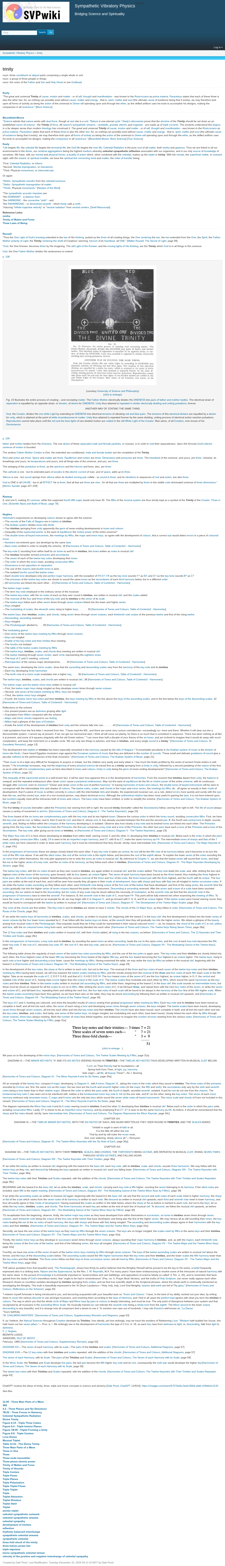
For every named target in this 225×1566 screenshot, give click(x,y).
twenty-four (33, 1083)
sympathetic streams (83, 124)
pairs (161, 827)
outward (217, 154)
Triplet (6, 1507)
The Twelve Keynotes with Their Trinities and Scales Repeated (181, 1178)
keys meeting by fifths (82, 698)
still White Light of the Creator (137, 420)
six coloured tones (33, 927)
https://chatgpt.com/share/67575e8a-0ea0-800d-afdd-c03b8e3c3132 (180, 1385)
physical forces (57, 154)
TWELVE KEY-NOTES (137, 1060)
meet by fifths (77, 1231)
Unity (98, 403)
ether (123, 103)
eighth (102, 855)
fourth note (26, 878)
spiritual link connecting (77, 158)
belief (20, 725)
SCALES (196, 1122)
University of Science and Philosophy (117, 391)
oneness (42, 784)
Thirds (7, 188)
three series (51, 1259)
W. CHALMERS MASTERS (18, 1315)
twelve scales (24, 885)
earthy (166, 147)
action (48, 103)
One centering (143, 237)
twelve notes (47, 572)
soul (130, 100)
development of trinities (17, 1524)
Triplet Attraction (13, 1496)
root (27, 820)
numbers (12, 798)
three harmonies (38, 670)
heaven (146, 1285)
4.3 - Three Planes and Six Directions (25, 1408)
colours (51, 517)
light (64, 711)
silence (50, 477)
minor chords (24, 718)
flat (60, 969)
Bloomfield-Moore (13, 117)
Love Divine (10, 1436)
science (30, 124)
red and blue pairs (135, 413)
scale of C (111, 895)
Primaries (60, 807)
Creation (179, 420)
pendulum (30, 466)
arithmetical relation (132, 795)
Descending (11, 618)
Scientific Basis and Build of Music (28, 503)
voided (109, 420)
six (99, 920)
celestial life (31, 147)
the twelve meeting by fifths (45, 691)
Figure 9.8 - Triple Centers (18, 1433)
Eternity (108, 1065)
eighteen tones (92, 654)
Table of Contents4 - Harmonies (172, 725)
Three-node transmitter (16, 1458)
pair (165, 820)
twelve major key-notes (77, 1215)
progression (16, 851)
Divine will (78, 103)
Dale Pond (113, 1385)
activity (87, 135)
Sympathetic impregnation (26, 184)
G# (120, 1094)
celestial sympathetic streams (20, 1517)
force (54, 121)
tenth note (15, 674)
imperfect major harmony (84, 839)
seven (13, 558)
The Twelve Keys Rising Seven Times (171, 927)
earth (159, 1285)
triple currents (170, 124)
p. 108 (6, 256)
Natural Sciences (33, 1320)
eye (170, 535)
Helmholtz (8, 517)
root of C (32, 944)
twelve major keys (26, 688)
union (63, 781)
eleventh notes (47, 609)
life (18, 147)
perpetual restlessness (88, 781)
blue (10, 927)
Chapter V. (143, 858)
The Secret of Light (155, 240)
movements (27, 170)
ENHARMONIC (16, 203)
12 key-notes (35, 1352)
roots (10, 907)
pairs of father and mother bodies (169, 399)
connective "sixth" (37, 200)
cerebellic (103, 124)
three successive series (97, 1259)
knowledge (210, 151)
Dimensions (108, 457)
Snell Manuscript (100, 207)
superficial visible (199, 154)
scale (102, 598)
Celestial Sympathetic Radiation (22, 1415)
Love (175, 1320)
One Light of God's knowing (29, 237)
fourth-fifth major (73, 500)
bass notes (92, 798)
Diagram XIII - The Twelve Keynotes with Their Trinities (71, 1159)
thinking (79, 237)
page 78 (53, 503)
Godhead (76, 82)
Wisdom (184, 1320)
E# (145, 575)
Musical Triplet (11, 1440)
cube (168, 482)
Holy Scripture (168, 1278)
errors (190, 535)
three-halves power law (16, 1545)
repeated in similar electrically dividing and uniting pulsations (153, 403)
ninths (6, 216)
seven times (112, 1006)
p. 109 (6, 438)
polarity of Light (19, 240)
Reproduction (13, 420)
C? (192, 575)
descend (40, 1169)
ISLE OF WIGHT (26, 1338)
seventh (7, 823)
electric (123, 124)
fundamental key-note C (16, 1094)
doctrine (164, 121)
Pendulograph (18, 625)
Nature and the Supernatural (56, 1271)
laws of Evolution (45, 721)
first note (124, 885)
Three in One (10, 1451)
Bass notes (11, 546)
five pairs (67, 1362)
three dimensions (206, 482)
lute (127, 1130)
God (6, 246)
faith (124, 1127)
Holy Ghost (57, 82)
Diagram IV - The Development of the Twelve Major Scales (153, 902)
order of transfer (123, 158)
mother (19, 443)
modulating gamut (18, 630)
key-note (12, 551)
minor (135, 788)
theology (47, 128)
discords (36, 1297)
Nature (94, 121)
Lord (89, 1065)
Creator (21, 413)
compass (53, 823)
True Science (135, 138)
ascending (25, 618)
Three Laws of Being (15, 223)
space (107, 471)
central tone (194, 820)
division (209, 749)
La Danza (187, 1308)
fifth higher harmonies (111, 1255)
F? (138, 575)
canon (19, 124)
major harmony (145, 1239)
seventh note (162, 892)
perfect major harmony (60, 575)
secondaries (62, 554)
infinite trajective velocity (27, 207)
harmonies (14, 582)
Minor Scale (59, 1304)
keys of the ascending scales (134, 698)
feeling (53, 718)
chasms (26, 568)
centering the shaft (52, 240)
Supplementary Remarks (73, 1341)
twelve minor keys (26, 695)
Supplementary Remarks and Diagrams (96, 1315)
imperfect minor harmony (79, 1109)
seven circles (44, 654)
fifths (113, 500)
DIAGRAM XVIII (11, 1352)
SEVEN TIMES (212, 1152)
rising (47, 927)
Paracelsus (176, 96)
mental (39, 154)
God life (75, 147)
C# (49, 839)
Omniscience (13, 424)
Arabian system (18, 524)
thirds (51, 524)
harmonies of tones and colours (140, 784)
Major (8, 718)
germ (62, 528)
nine (97, 482)
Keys (8, 605)
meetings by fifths (64, 535)
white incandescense (63, 417)
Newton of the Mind (48, 188)
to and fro (42, 811)
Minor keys (80, 1301)
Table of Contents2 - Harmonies (122, 546)
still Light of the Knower (84, 246)
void (151, 443)
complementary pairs (39, 769)
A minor (100, 1083)
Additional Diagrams (162, 1347)
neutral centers (80, 207)
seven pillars (30, 1324)
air (178, 1308)
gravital (114, 124)
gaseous (180, 147)
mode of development (118, 881)
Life (6, 147)
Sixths (7, 184)
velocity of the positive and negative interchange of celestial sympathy (45, 1556)
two (87, 131)
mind (93, 158)
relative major (52, 1090)
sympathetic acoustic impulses (25, 193)
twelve (159, 614)
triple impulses (11, 1549)
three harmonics (180, 1166)
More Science (44, 107)
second (145, 1195)
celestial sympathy (14, 1521)
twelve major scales (19, 588)
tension (63, 403)
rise (154, 920)
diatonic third (32, 196)
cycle (117, 121)
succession (153, 1215)
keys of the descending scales (195, 698)
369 (5, 1405)
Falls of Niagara (35, 521)
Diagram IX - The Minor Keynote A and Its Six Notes (70, 1076)
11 (128, 835)
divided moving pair (76, 477)
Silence (7, 477)
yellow (218, 923)
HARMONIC (14, 200)
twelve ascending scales (163, 1252)
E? (126, 1109)
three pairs (9, 878)
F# (99, 575)
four (29, 598)
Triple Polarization (13, 1482)
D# (170, 1109)
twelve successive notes (205, 881)
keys (75, 609)
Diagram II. (83, 1083)
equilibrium (66, 531)
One (193, 237)
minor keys (97, 535)
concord (22, 784)
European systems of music (93, 753)
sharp (51, 969)
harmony (128, 667)
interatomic (47, 166)
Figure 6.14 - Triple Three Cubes (22, 1422)
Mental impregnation (24, 166)
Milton (27, 714)
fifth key (60, 957)
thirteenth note (88, 885)
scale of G (98, 979)
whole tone (143, 1304)
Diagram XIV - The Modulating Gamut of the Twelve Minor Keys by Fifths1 (129, 1190)
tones (39, 524)
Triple (6, 1493)
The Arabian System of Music (126, 756)
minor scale (33, 674)
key (13, 670)
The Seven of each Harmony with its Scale (155, 1357)
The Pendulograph (64, 1268)
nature (29, 121)
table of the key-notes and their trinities (28, 640)
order (13, 561)
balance (211, 777)
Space (35, 457)
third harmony (126, 579)
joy (124, 1069)
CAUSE (26, 482)
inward (22, 158)
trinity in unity (151, 765)
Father (31, 82)
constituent (22, 75)
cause (45, 96)
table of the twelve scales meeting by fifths (33, 647)
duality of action (77, 154)
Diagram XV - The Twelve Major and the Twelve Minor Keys (102, 1225)
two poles (138, 953)
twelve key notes (43, 558)
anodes (58, 471)
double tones (17, 535)
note (157, 851)
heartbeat (109, 240)
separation (46, 565)
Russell (7, 233)
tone (121, 827)
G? (103, 575)
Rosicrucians (141, 96)
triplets (55, 521)
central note (85, 855)
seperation (12, 403)
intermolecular (46, 170)
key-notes (25, 827)
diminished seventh (40, 203)
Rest (5, 457)
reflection (8, 1528)
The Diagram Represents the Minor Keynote (132, 1113)
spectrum (59, 466)
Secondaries (151, 807)
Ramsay (7, 496)
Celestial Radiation (113, 147)
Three (6, 1454)
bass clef (156, 916)
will (80, 96)
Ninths (7, 181)
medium (87, 151)
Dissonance (11, 565)
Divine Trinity (10, 1419)
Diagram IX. (112, 1083)
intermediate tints (58, 1113)
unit (86, 121)
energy (94, 100)
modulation (140, 892)
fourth (190, 878)
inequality (13, 777)
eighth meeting (39, 1190)
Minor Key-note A (43, 1106)
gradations (196, 753)
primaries (45, 554)
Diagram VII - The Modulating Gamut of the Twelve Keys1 (183, 944)
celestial (126, 154)
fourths (23, 572)
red (211, 923)
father (6, 443)
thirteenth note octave (126, 614)
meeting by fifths (12, 972)
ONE (122, 240)
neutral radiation (56, 207)
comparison (61, 138)
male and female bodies (99, 452)
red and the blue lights (64, 420)
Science (8, 121)
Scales (56, 1178)
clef (131, 551)
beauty (215, 920)
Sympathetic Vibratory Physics (18, 53)
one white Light (47, 413)
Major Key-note (16, 835)
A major (55, 1083)
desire (74, 403)
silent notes (55, 855)
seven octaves (75, 602)
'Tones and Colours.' (134, 1294)
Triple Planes (10, 1479)
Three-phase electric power (19, 1461)
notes (114, 551)
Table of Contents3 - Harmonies (126, 661)
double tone (18, 575)
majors (190, 1239)
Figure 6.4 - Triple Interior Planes (22, 1426)
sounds (14, 521)
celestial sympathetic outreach (21, 1514)
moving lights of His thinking (122, 246)
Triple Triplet (10, 1489)
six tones (58, 551)
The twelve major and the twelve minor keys (27, 684)
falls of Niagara (124, 749)
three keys (26, 1016)
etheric (39, 163)
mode (211, 788)
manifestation (104, 96)
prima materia (160, 96)
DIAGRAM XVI (11, 1347)
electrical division (178, 413)
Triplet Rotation (12, 1500)
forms (77, 135)
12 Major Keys (144, 907)
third (166, 1199)
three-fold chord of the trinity (20, 1542)
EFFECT (48, 482)
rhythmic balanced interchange (21, 1531)
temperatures (38, 461)
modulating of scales (21, 609)
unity (12, 417)
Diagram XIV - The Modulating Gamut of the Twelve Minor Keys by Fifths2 (82, 1210)
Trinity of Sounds (13, 1468)
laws (68, 542)
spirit (111, 100)
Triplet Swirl (10, 1503)
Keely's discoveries (133, 121)
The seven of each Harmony (18, 1357)
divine (28, 151)
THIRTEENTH (126, 1152)
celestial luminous (55, 181)
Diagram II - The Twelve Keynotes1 (107, 811)
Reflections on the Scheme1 (28, 1289)
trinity (40, 53)
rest (72, 121)
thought (87, 96)
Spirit (204, 237)
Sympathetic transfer (23, 181)
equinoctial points (33, 531)
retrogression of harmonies (25, 941)
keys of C (15, 658)
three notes (196, 1083)
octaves (134, 932)
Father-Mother (26, 251)
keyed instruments (38, 535)
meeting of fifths (205, 895)
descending (92, 667)
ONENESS (139, 399)
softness (16, 756)
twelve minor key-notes (31, 698)
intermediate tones (205, 983)
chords (55, 614)
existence (10, 135)
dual (48, 121)
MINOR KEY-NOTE (41, 1060)
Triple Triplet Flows (14, 1486)
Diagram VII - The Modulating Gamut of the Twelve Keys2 (57, 997)
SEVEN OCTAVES (106, 1155)
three (63, 131)
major (82, 535)
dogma (216, 124)
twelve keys (16, 602)
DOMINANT (14, 196)
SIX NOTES (73, 1060)
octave (95, 874)
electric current (78, 471)
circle (62, 654)
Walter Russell (136, 240)
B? (185, 575)
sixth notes (161, 1195)
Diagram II (98, 899)
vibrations (130, 477)
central (125, 851)
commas (35, 500)
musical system (132, 500)
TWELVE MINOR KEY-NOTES (54, 1122)
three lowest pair (142, 878)
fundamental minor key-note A (101, 1094)
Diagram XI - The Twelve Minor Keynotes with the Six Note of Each (78, 1141)
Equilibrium (71, 457)
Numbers (10, 542)
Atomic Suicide (11, 485)
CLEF (204, 1060)
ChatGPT (125, 1385)
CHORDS (105, 1152)
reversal (14, 598)
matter (66, 96)
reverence (27, 107)
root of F (73, 944)
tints (42, 788)
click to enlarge (112, 394)
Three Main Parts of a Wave (19, 1447)
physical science (86, 765)
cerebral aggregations (50, 151)
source (197, 151)
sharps (194, 839)
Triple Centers (11, 1472)
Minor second (180, 1304)
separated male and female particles (100, 443)
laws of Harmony (122, 1297)
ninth (78, 203)
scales (136, 595)
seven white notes (125, 1097)
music (13, 762)
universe (187, 781)
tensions (107, 413)
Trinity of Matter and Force (18, 219)
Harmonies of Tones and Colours (85, 546)
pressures (126, 457)
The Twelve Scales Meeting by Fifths (33, 1020)
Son (43, 82)
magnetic (138, 124)
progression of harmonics (17, 895)
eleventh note (195, 892)
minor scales (45, 667)
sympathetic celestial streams (20, 1535)
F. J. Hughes (10, 1331)
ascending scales (29, 1195)
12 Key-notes (15, 932)
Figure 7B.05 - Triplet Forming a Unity (25, 1429)
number (145, 753)
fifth (153, 851)
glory (181, 1285)
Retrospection (13, 661)
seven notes (104, 986)
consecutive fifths (64, 561)
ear (14, 795)
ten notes (71, 892)
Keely (6, 93)
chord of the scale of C (193, 923)
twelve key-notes (37, 579)
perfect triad (168, 1297)
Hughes (7, 514)
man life (97, 147)
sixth (158, 1087)
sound (28, 477)
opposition (31, 565)
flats (205, 839)
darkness (41, 711)
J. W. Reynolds (95, 1271)
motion (53, 96)
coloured (44, 658)
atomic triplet (10, 1510)
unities (92, 1282)
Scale (47, 1357)
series (122, 602)
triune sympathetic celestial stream (24, 1552)
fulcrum (93, 240)
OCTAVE (147, 1152)
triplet (151, 154)
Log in (217, 47)
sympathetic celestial (15, 1538)
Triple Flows (10, 1475)
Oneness (46, 443)
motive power (84, 531)
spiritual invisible (39, 158)
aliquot (35, 75)
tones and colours (113, 528)
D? (42, 1109)
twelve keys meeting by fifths (41, 633)
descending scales (159, 1222)
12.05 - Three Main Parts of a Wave (23, 1401)
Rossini (158, 1308)
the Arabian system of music (182, 749)
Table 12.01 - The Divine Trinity (21, 1444)
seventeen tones (38, 1097)
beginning (61, 765)
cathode (12, 471)
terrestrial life (58, 147)
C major (53, 1097)
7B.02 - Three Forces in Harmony (22, 1412)
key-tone (122, 575)
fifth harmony (201, 1255)
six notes (44, 595)
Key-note (57, 907)
